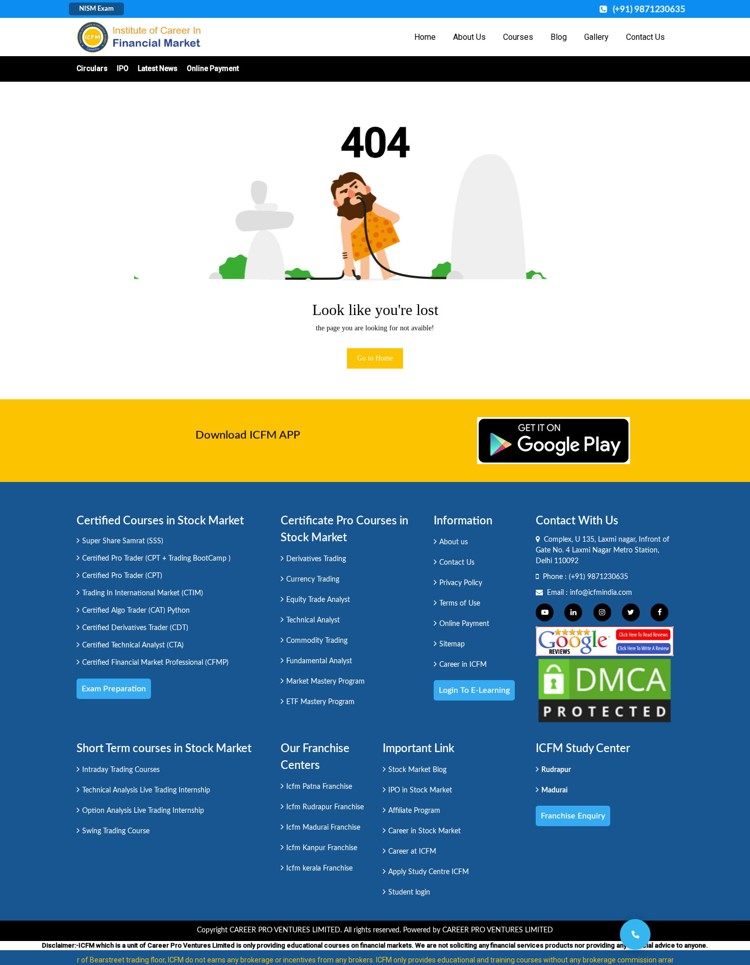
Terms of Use (459, 603)
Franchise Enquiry (573, 816)
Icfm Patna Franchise (319, 786)
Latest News (158, 68)
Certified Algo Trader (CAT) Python (136, 610)
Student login (409, 892)
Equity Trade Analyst (318, 600)
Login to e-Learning (474, 690)
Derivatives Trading (316, 559)
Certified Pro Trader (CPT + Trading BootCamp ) (156, 558)
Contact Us (645, 37)
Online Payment (213, 68)
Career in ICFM (463, 664)
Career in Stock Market (424, 831)
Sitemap (452, 644)
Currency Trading (312, 579)
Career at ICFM (412, 851)
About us (453, 542)
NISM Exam (96, 9)
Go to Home (375, 358)
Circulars (92, 68)
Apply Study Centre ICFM (428, 872)
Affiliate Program (414, 810)
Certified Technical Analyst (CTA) (133, 645)
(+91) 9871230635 (598, 577)
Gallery (596, 37)
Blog (559, 37)
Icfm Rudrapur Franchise (325, 807)
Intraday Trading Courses (121, 770)
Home (425, 37)
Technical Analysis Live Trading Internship (146, 790)
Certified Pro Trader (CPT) (122, 576)
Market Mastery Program (325, 681)
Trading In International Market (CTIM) (142, 593)
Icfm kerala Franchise (319, 868)
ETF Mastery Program (320, 702)
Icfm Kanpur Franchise (321, 848)
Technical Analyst (313, 620)
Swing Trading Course (115, 831)
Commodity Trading (316, 640)
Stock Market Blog (417, 770)
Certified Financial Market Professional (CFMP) (155, 662)
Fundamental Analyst (319, 661)
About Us (469, 37)
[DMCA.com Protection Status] (604, 690)
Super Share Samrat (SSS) (122, 541)
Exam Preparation (114, 689)
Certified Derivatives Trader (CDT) (135, 628)
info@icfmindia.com (601, 592)
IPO (123, 68)
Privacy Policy (460, 583)
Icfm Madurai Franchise (323, 827)
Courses (518, 37)
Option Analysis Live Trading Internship (143, 810)
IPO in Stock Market (420, 790)
